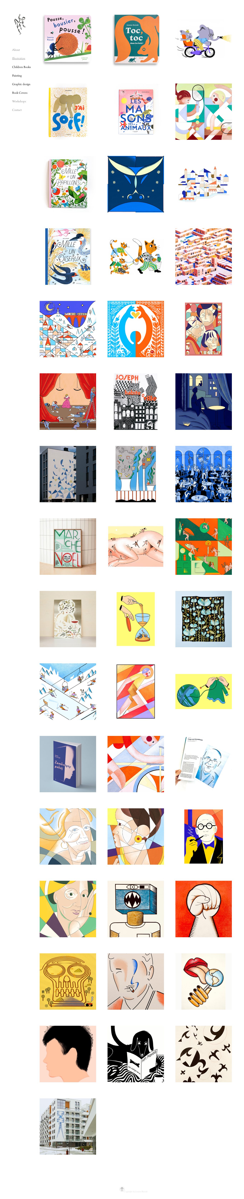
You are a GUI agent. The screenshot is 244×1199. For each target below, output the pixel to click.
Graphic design (21, 84)
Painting (17, 75)
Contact (17, 110)
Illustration (18, 58)
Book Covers (20, 93)
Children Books (21, 67)
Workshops (19, 101)
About (16, 50)
